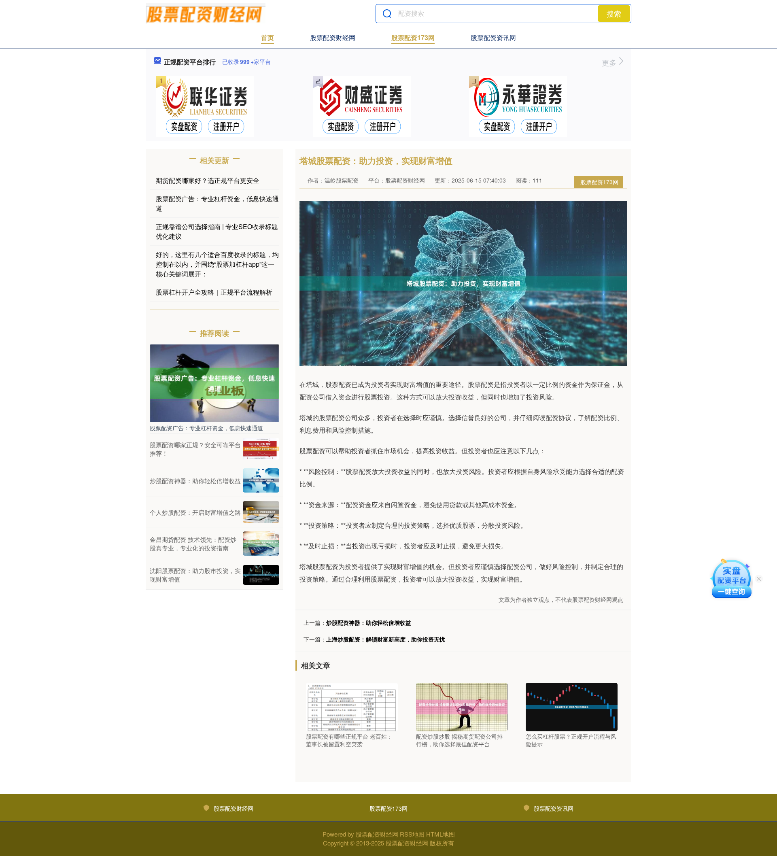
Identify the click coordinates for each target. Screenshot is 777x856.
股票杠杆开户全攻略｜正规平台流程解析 (214, 292)
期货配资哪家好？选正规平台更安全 (207, 180)
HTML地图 (440, 834)
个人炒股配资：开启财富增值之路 (195, 512)
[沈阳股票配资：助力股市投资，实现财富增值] (261, 575)
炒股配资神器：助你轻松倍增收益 (368, 622)
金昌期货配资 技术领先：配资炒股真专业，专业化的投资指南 (193, 543)
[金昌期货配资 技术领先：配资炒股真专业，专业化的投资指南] (261, 543)
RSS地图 (412, 834)
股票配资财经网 (332, 37)
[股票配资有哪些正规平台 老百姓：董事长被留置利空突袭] (352, 706)
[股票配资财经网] (205, 13)
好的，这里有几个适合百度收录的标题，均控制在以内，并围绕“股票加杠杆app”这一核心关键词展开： (217, 264)
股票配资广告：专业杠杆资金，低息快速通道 (206, 428)
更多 (610, 62)
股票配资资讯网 (493, 37)
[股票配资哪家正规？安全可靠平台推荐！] (261, 449)
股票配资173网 (413, 37)
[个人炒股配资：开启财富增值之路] (261, 512)
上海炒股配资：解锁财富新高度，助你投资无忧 (385, 639)
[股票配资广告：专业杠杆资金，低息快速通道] (214, 382)
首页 (267, 37)
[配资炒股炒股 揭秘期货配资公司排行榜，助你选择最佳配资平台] (462, 706)
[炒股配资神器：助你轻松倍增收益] (261, 480)
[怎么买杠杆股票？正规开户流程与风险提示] (572, 706)
